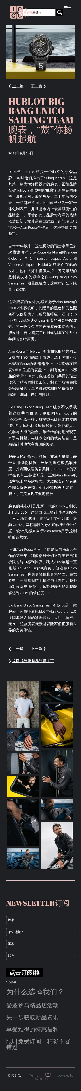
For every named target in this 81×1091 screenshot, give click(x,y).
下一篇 (36, 86)
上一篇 (17, 86)
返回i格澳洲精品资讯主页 (33, 661)
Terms (33, 1075)
